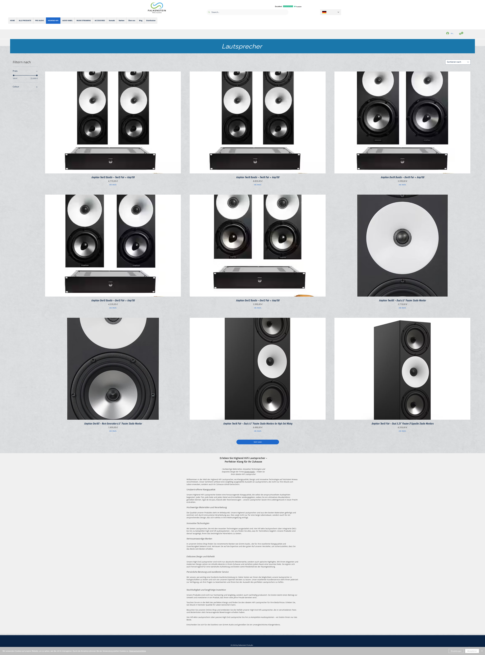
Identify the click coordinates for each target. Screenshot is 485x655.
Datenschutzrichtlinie (137, 651)
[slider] (13, 75)
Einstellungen (456, 651)
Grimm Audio (249, 471)
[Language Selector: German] (330, 12)
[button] (461, 33)
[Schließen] (481, 651)
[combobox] (458, 62)
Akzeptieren (472, 651)
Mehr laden (258, 442)
